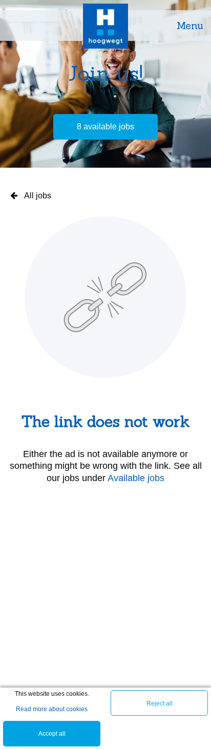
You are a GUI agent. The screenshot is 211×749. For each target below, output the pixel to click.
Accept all (52, 733)
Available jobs (136, 478)
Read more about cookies (52, 709)
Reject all (159, 703)
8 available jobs (105, 126)
